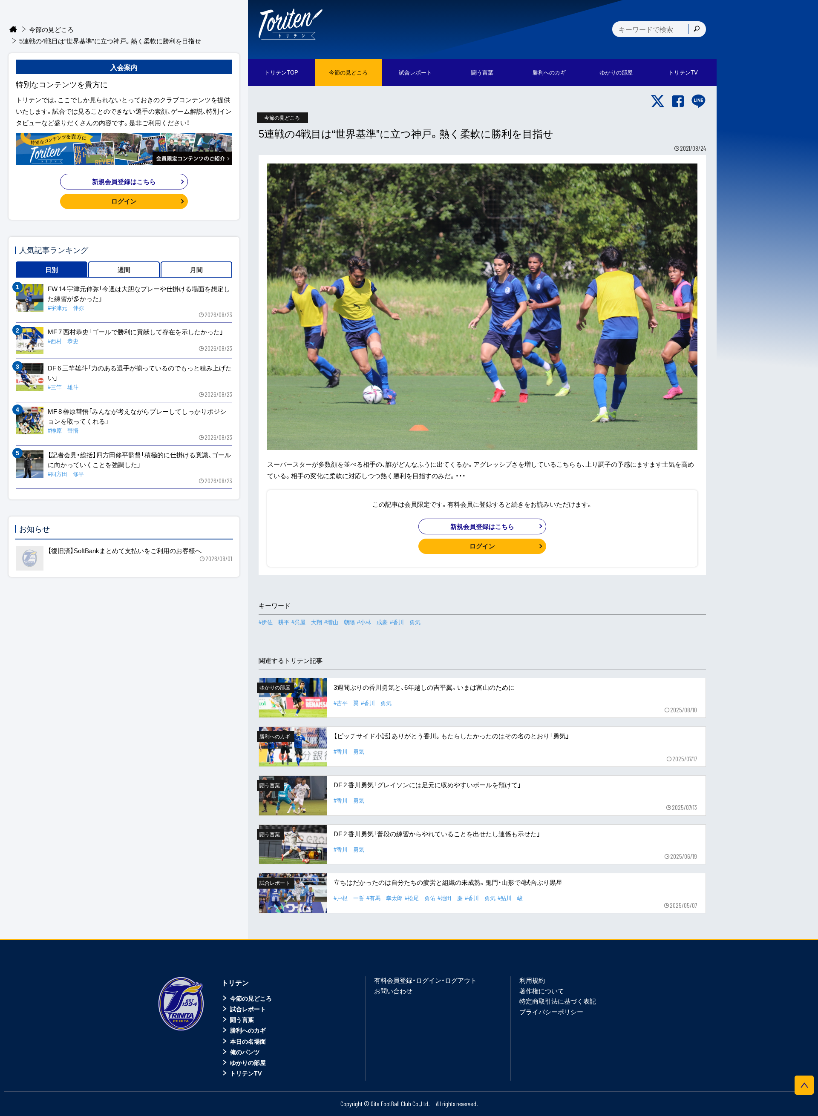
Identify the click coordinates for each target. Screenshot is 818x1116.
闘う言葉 (482, 72)
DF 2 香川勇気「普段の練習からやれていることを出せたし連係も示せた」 (437, 833)
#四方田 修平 (66, 474)
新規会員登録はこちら (482, 526)
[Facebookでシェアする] (678, 101)
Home (13, 29)
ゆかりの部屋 (248, 1062)
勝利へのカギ (248, 1030)
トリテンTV (246, 1073)
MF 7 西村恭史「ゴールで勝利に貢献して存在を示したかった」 (135, 331)
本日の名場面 (248, 1041)
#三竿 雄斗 (63, 387)
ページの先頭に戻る (804, 1085)
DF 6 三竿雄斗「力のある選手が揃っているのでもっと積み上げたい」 (140, 372)
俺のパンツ (245, 1051)
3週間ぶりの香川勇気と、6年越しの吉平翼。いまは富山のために (424, 687)
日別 (51, 269)
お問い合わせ (393, 991)
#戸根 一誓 (349, 898)
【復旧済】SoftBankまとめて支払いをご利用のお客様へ (125, 550)
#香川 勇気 (405, 622)
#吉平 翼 (346, 703)
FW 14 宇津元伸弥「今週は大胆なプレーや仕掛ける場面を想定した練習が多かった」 (139, 293)
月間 (196, 269)
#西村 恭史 (63, 341)
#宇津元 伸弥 (66, 308)
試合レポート (248, 1008)
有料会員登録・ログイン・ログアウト (425, 980)
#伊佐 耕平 (274, 622)
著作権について (541, 991)
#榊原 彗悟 (63, 430)
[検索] (696, 29)
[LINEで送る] (698, 101)
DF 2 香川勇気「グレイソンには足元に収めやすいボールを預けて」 (427, 784)
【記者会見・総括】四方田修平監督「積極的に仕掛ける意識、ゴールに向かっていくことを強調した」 (139, 459)
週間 (124, 269)
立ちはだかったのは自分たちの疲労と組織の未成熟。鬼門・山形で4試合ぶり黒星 (448, 882)
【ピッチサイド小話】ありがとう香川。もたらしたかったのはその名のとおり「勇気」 (451, 735)
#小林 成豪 (372, 622)
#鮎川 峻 (510, 898)
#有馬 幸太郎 (384, 898)
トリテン (235, 982)
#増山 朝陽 (339, 622)
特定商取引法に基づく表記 (557, 1001)
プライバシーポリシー (551, 1011)
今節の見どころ (51, 29)
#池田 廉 (450, 898)
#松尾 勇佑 (420, 898)
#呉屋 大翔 (306, 622)
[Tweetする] (657, 101)
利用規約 (532, 980)
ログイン (482, 546)
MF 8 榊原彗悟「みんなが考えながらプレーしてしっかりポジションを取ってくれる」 (137, 416)
